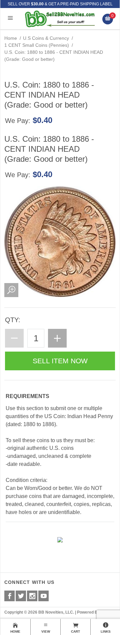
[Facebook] (9, 596)
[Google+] (32, 596)
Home (10, 38)
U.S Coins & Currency (46, 38)
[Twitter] (21, 596)
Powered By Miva (93, 612)
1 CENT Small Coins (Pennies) (36, 45)
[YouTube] (43, 596)
